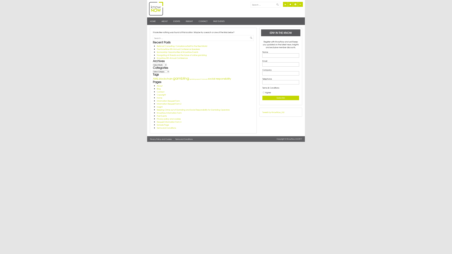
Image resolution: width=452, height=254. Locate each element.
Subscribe (280, 98)
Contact (203, 21)
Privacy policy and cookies (169, 118)
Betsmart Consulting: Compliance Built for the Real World (182, 46)
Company (267, 69)
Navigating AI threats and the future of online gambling (182, 55)
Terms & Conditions (270, 87)
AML (155, 78)
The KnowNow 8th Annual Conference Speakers (178, 49)
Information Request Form (168, 100)
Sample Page (163, 124)
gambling (181, 78)
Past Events (218, 21)
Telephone (267, 78)
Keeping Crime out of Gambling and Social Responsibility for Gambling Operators (193, 109)
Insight (189, 21)
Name (265, 52)
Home (153, 21)
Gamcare (204, 79)
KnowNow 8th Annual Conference (172, 58)
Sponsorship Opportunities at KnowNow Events (177, 52)
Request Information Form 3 (169, 121)
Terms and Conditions (166, 127)
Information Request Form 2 (169, 103)
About (164, 21)
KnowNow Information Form (169, 112)
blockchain (166, 78)
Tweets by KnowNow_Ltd (273, 112)
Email (264, 61)
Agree (268, 92)
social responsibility (219, 78)
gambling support (195, 79)
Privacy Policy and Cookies (161, 139)
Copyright (161, 94)
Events (176, 21)
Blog (159, 88)
